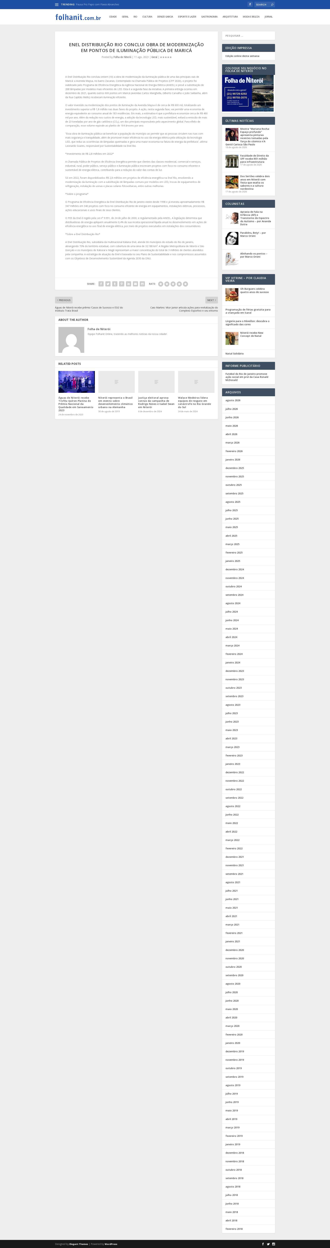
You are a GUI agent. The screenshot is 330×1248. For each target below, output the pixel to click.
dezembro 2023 (235, 671)
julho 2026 (232, 409)
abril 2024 (231, 637)
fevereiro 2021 (234, 933)
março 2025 (232, 544)
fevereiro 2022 (234, 848)
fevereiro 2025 (234, 552)
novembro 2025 (235, 476)
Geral (125, 16)
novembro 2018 (235, 1161)
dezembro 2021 (235, 856)
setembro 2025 (234, 493)
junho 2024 (232, 620)
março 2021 (232, 924)
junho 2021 (232, 899)
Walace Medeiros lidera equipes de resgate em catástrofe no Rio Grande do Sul (194, 402)
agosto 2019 (233, 1085)
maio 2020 (232, 1009)
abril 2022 (231, 831)
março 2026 (232, 442)
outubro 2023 (234, 687)
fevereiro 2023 (234, 755)
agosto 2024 (233, 603)
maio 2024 (232, 628)
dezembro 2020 (235, 950)
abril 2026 (231, 434)
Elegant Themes (78, 1244)
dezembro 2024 (235, 569)
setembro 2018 (234, 1178)
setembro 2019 (234, 1076)
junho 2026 (232, 417)
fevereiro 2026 (234, 451)
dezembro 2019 (235, 1051)
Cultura (147, 16)
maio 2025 (232, 527)
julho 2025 (232, 510)
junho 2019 (232, 1102)
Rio (135, 16)
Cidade (113, 16)
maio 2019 (232, 1110)
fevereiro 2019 (234, 1136)
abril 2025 (231, 535)
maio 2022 (232, 823)
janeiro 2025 (233, 561)
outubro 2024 (234, 586)
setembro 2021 (234, 873)
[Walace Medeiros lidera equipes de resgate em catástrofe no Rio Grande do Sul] (196, 382)
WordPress (111, 1244)
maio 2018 (232, 1212)
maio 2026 (232, 425)
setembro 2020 (234, 975)
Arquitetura (230, 16)
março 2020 (232, 1026)
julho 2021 (232, 890)
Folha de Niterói (122, 57)
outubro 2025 (234, 484)
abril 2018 (231, 1220)
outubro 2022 (234, 789)
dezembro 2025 (235, 468)
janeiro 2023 (233, 764)
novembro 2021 (235, 865)
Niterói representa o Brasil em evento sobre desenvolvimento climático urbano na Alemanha (115, 402)
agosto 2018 (233, 1186)
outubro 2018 (234, 1169)
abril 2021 (231, 916)
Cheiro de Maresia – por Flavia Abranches (99, 4)
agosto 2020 (233, 983)
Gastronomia (209, 16)
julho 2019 (232, 1093)
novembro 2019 (235, 1059)
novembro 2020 (235, 958)
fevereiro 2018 (234, 1228)
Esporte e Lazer (187, 16)
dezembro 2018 (235, 1152)
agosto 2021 (233, 882)
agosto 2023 (233, 704)
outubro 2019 (234, 1068)
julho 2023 (232, 713)
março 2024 (232, 645)
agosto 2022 (233, 806)
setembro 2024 (234, 594)
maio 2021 (232, 907)
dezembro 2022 (235, 772)
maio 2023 (232, 730)
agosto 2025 (233, 501)
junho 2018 (232, 1203)
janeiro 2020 (233, 1043)
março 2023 (232, 747)
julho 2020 (232, 992)
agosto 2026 (233, 400)
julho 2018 (232, 1195)
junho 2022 (232, 814)
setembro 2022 (234, 797)
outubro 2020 (234, 966)
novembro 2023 (235, 679)
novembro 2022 (235, 780)
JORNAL (268, 16)
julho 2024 (232, 611)
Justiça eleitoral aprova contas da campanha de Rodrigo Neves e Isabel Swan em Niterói (156, 402)
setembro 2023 (234, 696)
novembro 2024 (235, 578)
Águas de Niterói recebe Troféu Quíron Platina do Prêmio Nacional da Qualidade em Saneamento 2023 (76, 404)
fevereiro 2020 (234, 1034)
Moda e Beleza (251, 16)
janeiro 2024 (233, 662)
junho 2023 (232, 721)
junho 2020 (232, 1000)
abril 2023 (231, 738)
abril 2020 (231, 1017)
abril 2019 (231, 1119)
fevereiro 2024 (234, 654)
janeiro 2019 (233, 1144)
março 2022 (232, 840)
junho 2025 (232, 518)
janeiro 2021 (233, 941)
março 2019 (232, 1127)
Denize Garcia (165, 16)
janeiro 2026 (233, 459)
